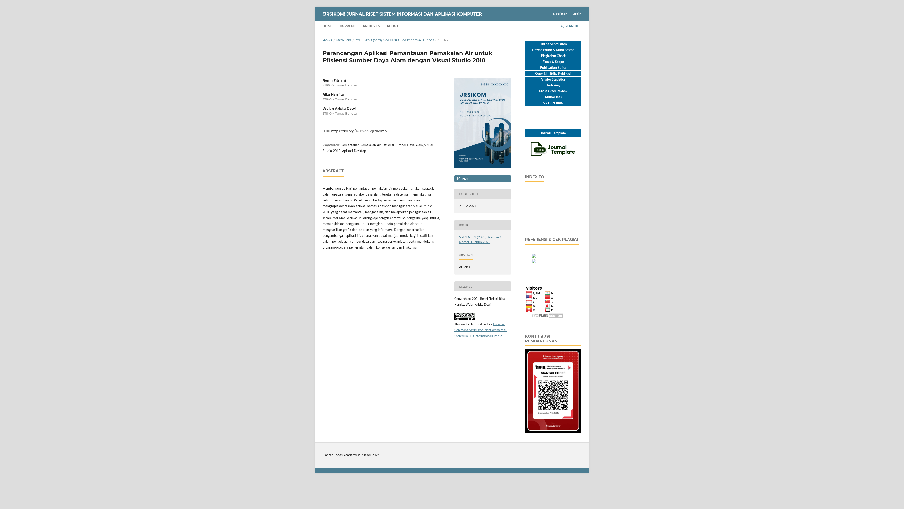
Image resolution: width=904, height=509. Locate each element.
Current (348, 26)
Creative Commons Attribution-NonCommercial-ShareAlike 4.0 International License (480, 330)
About (393, 26)
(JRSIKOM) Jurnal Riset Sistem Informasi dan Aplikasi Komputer (402, 14)
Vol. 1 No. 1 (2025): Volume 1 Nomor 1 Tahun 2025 (394, 40)
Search (571, 26)
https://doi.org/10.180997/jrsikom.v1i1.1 (361, 131)
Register (560, 14)
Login (576, 14)
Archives (371, 26)
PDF (464, 179)
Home (328, 26)
